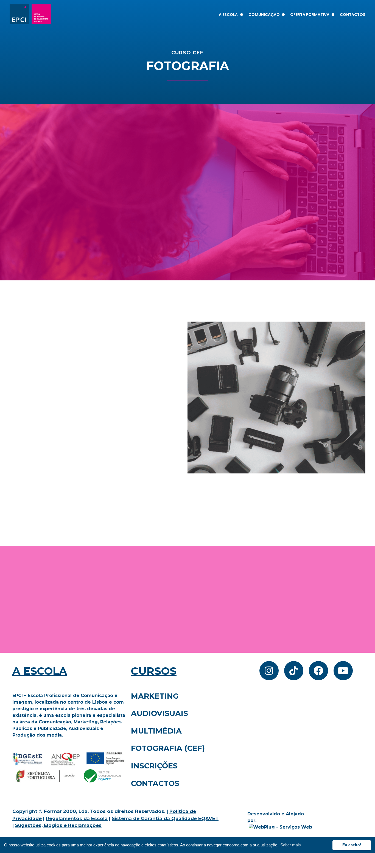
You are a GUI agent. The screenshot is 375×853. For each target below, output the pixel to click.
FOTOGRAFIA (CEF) (168, 748)
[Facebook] (318, 670)
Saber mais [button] (290, 845)
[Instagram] (269, 670)
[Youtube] (343, 670)
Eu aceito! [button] (351, 845)
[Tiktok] (293, 670)
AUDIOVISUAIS (159, 713)
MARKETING (155, 696)
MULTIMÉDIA (156, 730)
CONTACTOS (155, 783)
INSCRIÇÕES (154, 765)
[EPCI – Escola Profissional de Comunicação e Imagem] (30, 14)
